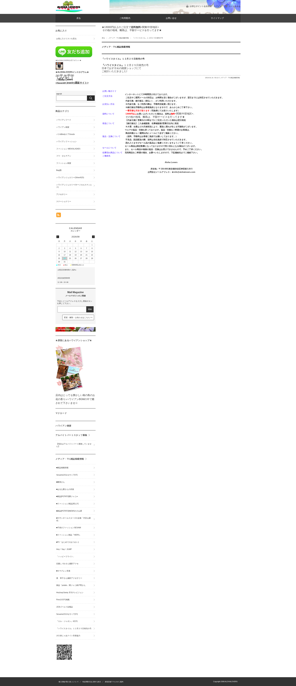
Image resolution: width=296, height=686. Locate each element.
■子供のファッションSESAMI (68, 528)
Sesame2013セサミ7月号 (67, 614)
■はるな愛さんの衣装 (65, 489)
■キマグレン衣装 (63, 571)
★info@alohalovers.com (183, 172)
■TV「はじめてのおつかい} (67, 542)
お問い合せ (171, 18)
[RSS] (58, 215)
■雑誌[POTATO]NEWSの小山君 (69, 511)
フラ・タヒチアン (63, 156)
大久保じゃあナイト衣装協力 (68, 636)
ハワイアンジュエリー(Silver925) (70, 177)
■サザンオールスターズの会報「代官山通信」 (73, 519)
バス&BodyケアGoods (65, 134)
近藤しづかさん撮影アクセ (67, 564)
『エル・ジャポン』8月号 (67, 621)
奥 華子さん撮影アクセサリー (69, 578)
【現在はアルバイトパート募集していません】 (73, 445)
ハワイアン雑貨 (62, 127)
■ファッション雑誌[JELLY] (67, 504)
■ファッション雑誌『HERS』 (68, 535)
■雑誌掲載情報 (62, 468)
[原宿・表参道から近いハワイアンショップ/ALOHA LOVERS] (69, 11)
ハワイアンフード (63, 120)
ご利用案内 (124, 18)
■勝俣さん (60, 482)
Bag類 (59, 170)
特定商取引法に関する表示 (91, 682)
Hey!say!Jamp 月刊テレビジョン (69, 592)
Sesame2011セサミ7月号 (67, 475)
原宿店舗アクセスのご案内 (114, 682)
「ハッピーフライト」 (65, 556)
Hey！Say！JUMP (64, 549)
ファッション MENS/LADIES (68, 149)
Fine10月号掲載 (63, 600)
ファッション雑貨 (63, 163)
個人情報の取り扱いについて (69, 682)
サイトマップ (217, 18)
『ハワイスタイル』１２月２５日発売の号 (123, 59)
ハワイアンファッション (66, 141)
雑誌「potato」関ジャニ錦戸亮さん (71, 585)
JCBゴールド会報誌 (64, 607)
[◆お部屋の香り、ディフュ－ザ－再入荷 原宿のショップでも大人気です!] (76, 330)
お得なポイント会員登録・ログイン (206, 6)
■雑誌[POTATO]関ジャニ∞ (67, 496)
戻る (78, 18)
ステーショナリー (63, 201)
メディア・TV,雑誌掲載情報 (119, 38)
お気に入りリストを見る (66, 39)
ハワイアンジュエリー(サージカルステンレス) (74, 186)
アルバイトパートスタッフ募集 (71, 435)
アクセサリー (61, 194)
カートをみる (234, 6)
